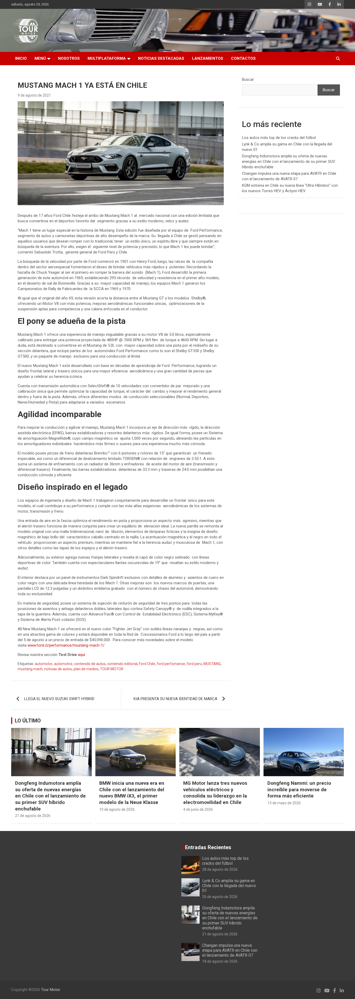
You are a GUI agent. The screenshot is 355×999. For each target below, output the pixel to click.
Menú (40, 58)
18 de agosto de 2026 (220, 961)
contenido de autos (90, 664)
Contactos (243, 58)
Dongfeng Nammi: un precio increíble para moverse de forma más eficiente (299, 789)
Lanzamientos (207, 58)
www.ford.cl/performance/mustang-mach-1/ (67, 645)
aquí (81, 654)
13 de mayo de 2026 (284, 803)
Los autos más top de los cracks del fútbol (279, 137)
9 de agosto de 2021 (34, 95)
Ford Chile (147, 664)
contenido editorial (122, 664)
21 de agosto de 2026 (32, 816)
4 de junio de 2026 (198, 809)
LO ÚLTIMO (28, 721)
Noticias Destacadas (161, 58)
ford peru (194, 664)
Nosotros (69, 58)
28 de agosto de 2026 (220, 869)
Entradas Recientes (208, 847)
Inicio (21, 58)
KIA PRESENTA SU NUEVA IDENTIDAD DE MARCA (175, 698)
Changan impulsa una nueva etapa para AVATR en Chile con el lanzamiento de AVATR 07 (229, 950)
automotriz (63, 664)
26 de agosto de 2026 (220, 897)
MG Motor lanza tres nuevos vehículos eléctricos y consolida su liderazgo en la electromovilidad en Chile (215, 792)
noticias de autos (58, 669)
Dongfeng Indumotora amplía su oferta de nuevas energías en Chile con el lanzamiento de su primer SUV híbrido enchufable (288, 161)
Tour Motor (50, 989)
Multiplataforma (107, 58)
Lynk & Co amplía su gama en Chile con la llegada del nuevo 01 (229, 885)
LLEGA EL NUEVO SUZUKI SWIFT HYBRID (59, 698)
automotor (43, 664)
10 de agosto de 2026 (117, 809)
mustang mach (30, 669)
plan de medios (86, 669)
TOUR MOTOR (111, 669)
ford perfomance (171, 664)
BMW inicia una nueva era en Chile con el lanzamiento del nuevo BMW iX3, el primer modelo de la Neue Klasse (131, 792)
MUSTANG (212, 664)
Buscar (248, 79)
